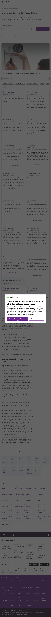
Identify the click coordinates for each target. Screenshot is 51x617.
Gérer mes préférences (36, 318)
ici (24, 312)
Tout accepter (12, 318)
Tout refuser (23, 318)
